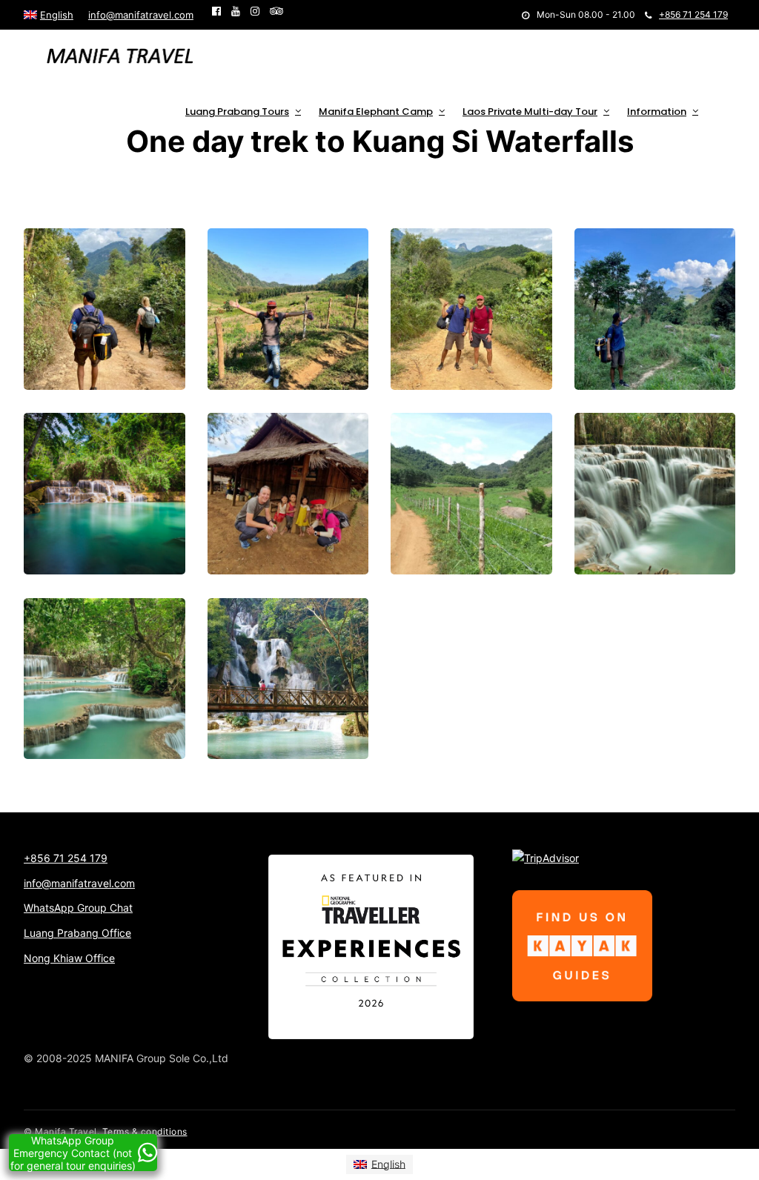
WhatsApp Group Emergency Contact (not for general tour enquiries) (73, 1152)
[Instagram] (255, 11)
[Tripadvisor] (276, 11)
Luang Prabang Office (77, 933)
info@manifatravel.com (140, 15)
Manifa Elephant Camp (376, 112)
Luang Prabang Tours (237, 112)
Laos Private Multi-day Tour (530, 112)
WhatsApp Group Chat (78, 907)
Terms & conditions (145, 1131)
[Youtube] (235, 11)
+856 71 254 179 (693, 14)
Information (656, 112)
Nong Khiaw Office (69, 958)
